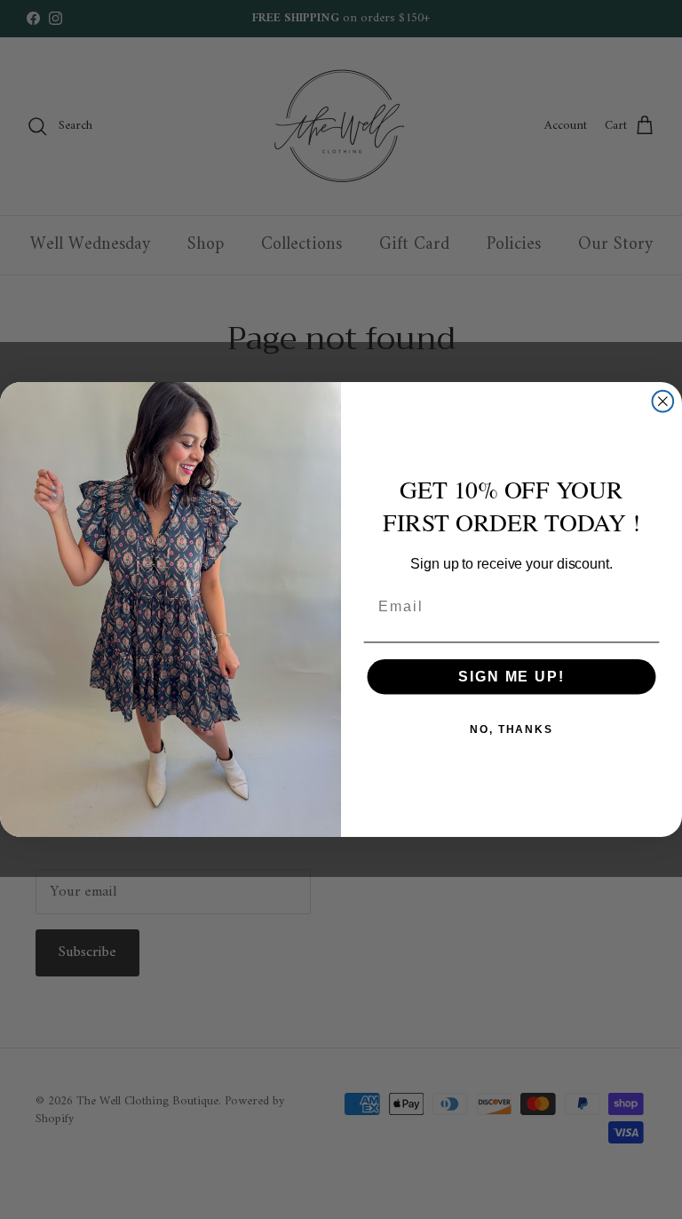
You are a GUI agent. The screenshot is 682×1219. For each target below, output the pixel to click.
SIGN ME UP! (511, 676)
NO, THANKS (511, 729)
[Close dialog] (663, 401)
